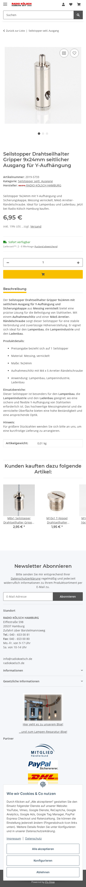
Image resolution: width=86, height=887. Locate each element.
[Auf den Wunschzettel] (74, 53)
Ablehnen (43, 872)
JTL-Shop (50, 882)
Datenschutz (33, 838)
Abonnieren (68, 596)
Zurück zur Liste (15, 30)
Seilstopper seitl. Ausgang (35, 181)
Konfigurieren (43, 860)
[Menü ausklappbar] (5, 2)
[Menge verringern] (7, 262)
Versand (35, 226)
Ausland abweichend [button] (45, 246)
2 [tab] (43, 133)
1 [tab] (39, 133)
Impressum (14, 838)
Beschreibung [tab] (14, 289)
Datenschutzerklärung (26, 578)
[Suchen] (78, 15)
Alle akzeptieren (43, 849)
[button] (63, 4)
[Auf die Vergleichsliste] (64, 53)
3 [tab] (47, 133)
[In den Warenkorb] (6, 43)
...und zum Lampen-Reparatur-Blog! (43, 732)
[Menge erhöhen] (78, 262)
